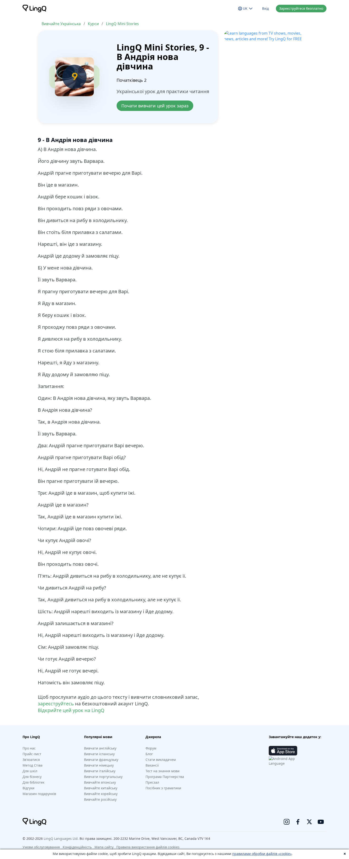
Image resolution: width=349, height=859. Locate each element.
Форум (151, 748)
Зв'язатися (31, 759)
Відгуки (28, 788)
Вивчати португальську (103, 776)
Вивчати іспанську (99, 754)
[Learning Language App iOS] (283, 750)
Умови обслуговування (41, 847)
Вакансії (152, 765)
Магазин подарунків (39, 793)
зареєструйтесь (56, 703)
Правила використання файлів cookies (147, 847)
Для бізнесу (32, 776)
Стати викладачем (161, 759)
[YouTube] (320, 821)
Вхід (265, 8)
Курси (93, 23)
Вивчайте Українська (61, 23)
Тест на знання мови (162, 771)
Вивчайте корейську (101, 793)
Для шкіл (30, 771)
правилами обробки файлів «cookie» (262, 853)
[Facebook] (298, 821)
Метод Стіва (32, 765)
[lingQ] (34, 8)
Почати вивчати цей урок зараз (155, 106)
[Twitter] (309, 821)
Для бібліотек (33, 782)
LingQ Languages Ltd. (61, 838)
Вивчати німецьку (99, 765)
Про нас (29, 748)
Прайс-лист (32, 754)
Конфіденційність (77, 847)
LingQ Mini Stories (122, 23)
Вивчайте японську (100, 782)
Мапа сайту (103, 847)
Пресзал (152, 782)
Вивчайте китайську (100, 788)
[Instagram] (286, 821)
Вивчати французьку (101, 759)
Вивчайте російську (100, 799)
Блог (149, 754)
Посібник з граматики (163, 788)
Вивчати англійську (100, 748)
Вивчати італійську (99, 771)
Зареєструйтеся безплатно (301, 8)
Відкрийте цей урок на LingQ (71, 710)
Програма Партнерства (165, 776)
